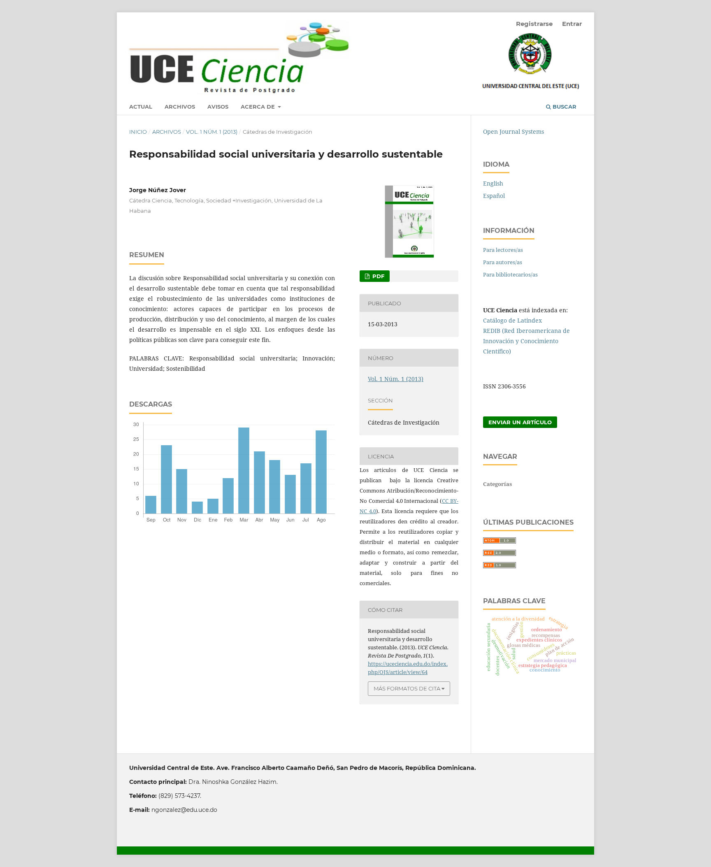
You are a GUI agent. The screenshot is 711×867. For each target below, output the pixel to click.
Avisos (217, 106)
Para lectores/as (503, 249)
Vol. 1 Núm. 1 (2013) (211, 131)
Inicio (138, 131)
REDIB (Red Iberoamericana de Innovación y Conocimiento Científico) (526, 341)
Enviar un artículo (520, 422)
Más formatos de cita (407, 688)
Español (494, 196)
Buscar (563, 106)
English (493, 183)
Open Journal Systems (513, 131)
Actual (140, 106)
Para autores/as (502, 262)
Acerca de (258, 106)
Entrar (572, 24)
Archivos (180, 106)
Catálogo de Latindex (512, 320)
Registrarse (534, 24)
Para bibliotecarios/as (510, 274)
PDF (377, 276)
